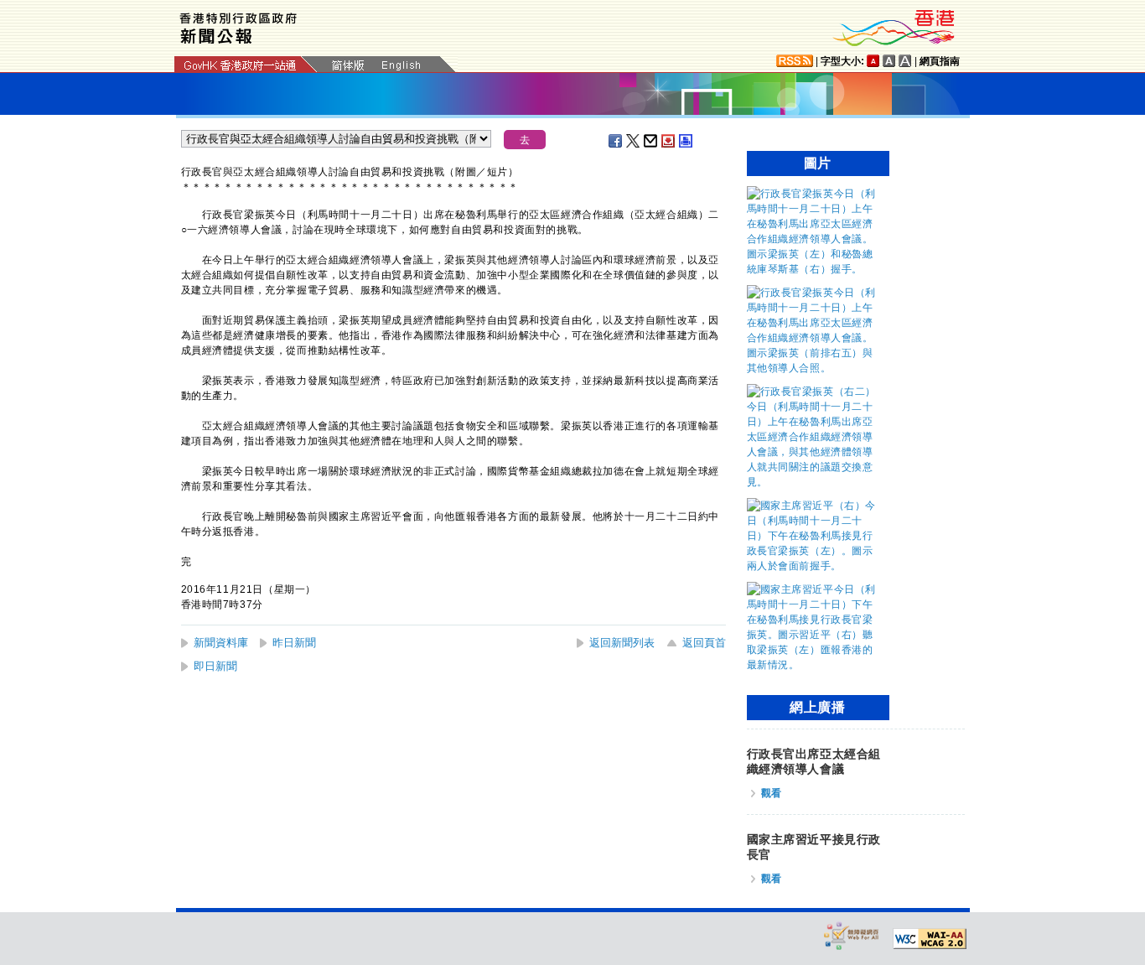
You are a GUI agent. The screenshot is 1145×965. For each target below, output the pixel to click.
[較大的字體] (889, 60)
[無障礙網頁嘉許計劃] (851, 935)
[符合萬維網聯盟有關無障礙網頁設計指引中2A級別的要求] (929, 939)
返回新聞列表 (622, 642)
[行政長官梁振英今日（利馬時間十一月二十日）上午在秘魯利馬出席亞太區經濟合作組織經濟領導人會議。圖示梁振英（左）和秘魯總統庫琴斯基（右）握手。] (814, 269)
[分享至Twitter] (633, 141)
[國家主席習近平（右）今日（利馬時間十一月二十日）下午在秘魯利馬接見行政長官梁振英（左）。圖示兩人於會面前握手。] (814, 566)
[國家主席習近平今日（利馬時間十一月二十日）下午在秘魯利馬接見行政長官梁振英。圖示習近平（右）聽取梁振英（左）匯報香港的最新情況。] (814, 665)
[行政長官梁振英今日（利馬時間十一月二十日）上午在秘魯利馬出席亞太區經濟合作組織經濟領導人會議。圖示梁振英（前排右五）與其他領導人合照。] (814, 368)
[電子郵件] (651, 141)
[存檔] (668, 141)
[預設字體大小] (873, 60)
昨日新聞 (294, 642)
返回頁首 (704, 642)
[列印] (686, 141)
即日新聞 (215, 666)
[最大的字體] (905, 60)
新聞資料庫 (221, 642)
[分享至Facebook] (616, 141)
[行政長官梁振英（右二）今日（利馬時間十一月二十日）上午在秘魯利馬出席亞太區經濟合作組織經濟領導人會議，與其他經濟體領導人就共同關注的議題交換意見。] (814, 482)
